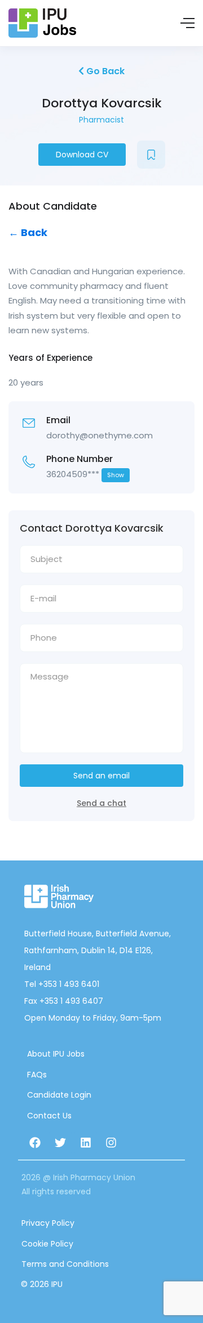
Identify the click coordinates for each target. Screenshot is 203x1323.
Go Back (104, 71)
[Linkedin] (85, 1142)
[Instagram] (111, 1142)
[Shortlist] (151, 155)
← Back (27, 232)
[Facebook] (35, 1142)
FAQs (37, 1074)
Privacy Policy (47, 1223)
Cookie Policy (47, 1243)
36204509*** (85, 474)
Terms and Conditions (65, 1264)
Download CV (82, 154)
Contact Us (49, 1115)
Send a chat (101, 803)
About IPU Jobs (56, 1053)
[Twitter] (60, 1142)
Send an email (101, 775)
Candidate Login (59, 1094)
